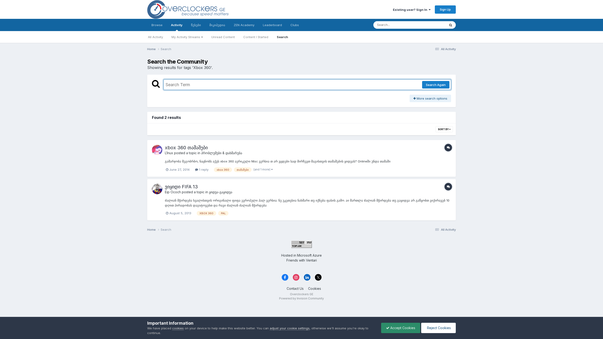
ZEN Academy (244, 25)
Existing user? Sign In (411, 10)
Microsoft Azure (309, 255)
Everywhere (431, 25)
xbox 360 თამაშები (186, 147)
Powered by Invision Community (301, 298)
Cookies (314, 289)
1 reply (203, 169)
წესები (196, 25)
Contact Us (295, 289)
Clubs (294, 25)
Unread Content (223, 37)
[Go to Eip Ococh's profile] (157, 189)
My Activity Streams (186, 37)
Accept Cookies (402, 328)
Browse (157, 25)
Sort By (443, 129)
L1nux (169, 153)
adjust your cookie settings (290, 328)
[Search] (450, 25)
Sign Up (445, 9)
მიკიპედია (217, 25)
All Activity (155, 37)
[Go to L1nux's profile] (157, 150)
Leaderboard (272, 25)
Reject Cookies (438, 328)
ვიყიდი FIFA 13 (181, 187)
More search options (431, 98)
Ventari (311, 260)
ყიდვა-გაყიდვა (220, 192)
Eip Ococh (173, 192)
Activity (177, 25)
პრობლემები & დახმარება (221, 153)
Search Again (436, 85)
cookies (178, 328)
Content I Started (255, 37)
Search (282, 37)
